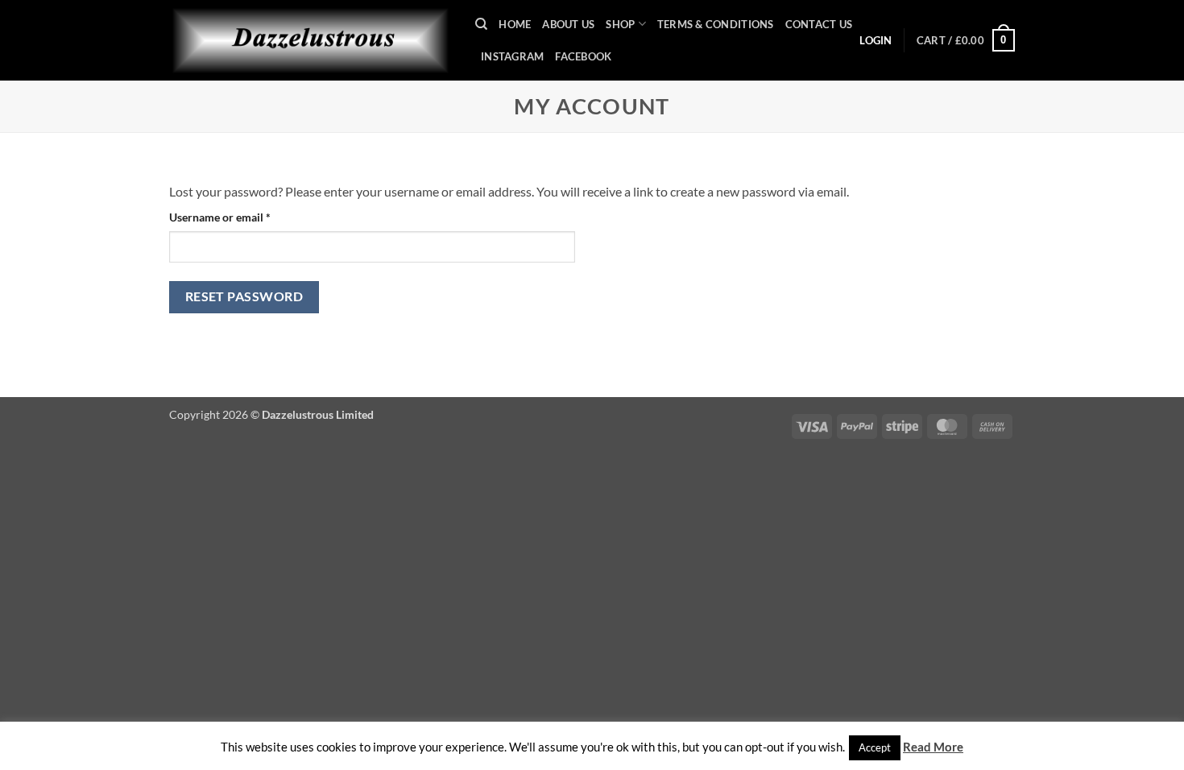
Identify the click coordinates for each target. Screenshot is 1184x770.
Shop (620, 24)
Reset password (244, 296)
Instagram (512, 56)
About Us (568, 24)
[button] (966, 40)
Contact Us (819, 24)
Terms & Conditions (715, 24)
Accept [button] (875, 747)
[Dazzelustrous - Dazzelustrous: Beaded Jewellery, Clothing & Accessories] (310, 40)
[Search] (481, 24)
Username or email (242, 216)
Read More (933, 746)
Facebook (583, 56)
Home (515, 24)
